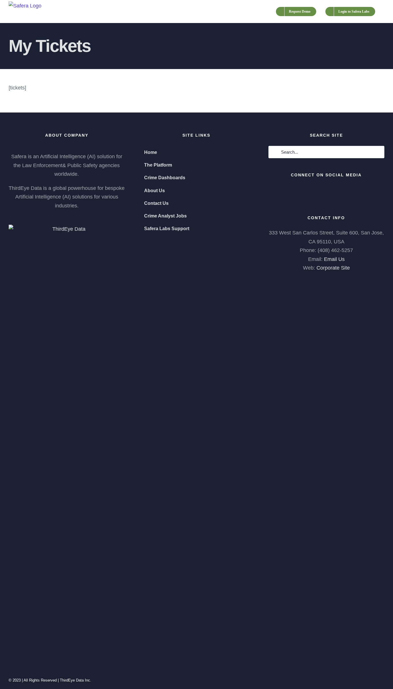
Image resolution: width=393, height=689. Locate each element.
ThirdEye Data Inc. (75, 680)
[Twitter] (318, 190)
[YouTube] (326, 190)
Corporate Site (333, 268)
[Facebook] (310, 190)
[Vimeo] (334, 190)
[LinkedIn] (342, 190)
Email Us (334, 259)
